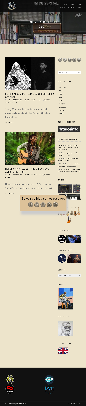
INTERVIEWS (71, 7)
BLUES (61, 91)
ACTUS (41, 100)
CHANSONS (64, 4)
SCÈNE (79, 4)
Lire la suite (8, 122)
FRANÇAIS (62, 104)
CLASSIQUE (62, 107)
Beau (60, 145)
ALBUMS (47, 100)
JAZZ (60, 94)
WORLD (7, 177)
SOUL (60, 97)
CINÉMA (61, 110)
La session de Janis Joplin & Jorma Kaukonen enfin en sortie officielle (68, 147)
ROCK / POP (14, 102)
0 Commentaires (31, 100)
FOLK (7, 102)
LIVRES (72, 4)
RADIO (79, 7)
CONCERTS (62, 7)
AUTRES (61, 114)
